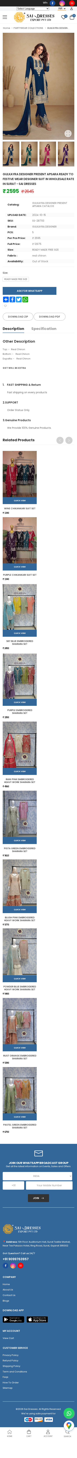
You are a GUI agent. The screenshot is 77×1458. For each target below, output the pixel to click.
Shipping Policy (11, 1366)
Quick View (20, 500)
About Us (8, 1289)
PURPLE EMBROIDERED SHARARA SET (19, 712)
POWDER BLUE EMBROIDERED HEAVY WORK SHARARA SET (19, 988)
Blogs (6, 1300)
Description (13, 328)
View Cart (8, 1338)
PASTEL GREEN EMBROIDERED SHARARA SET (19, 1126)
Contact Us (9, 1295)
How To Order (11, 1382)
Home (6, 28)
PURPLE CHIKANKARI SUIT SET (20, 575)
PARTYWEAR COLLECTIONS (28, 28)
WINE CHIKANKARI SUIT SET (19, 508)
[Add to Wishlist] (5, 306)
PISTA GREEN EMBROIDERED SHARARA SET (19, 850)
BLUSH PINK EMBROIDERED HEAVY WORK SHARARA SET (19, 919)
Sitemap (8, 1388)
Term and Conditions (15, 1371)
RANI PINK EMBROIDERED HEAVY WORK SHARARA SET (19, 781)
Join (36, 1198)
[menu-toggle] (5, 17)
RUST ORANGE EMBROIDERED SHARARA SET (19, 1057)
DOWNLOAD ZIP (18, 316)
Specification (43, 328)
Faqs (5, 1377)
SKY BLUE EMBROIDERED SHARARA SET (19, 642)
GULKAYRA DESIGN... (58, 28)
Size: (5, 273)
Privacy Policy (10, 1355)
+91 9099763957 (16, 1259)
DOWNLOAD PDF (49, 316)
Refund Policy (10, 1360)
